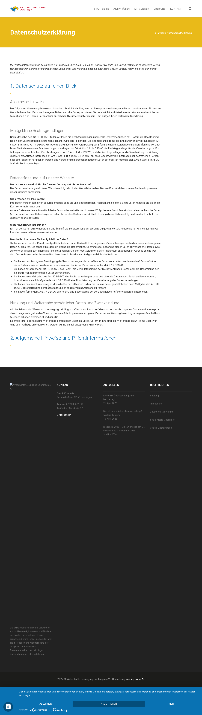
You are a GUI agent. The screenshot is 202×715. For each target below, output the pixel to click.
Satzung (154, 395)
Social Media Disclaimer (162, 420)
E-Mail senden (64, 415)
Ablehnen (45, 703)
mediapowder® (135, 679)
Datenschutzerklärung (161, 411)
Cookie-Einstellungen (161, 428)
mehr (172, 703)
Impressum (156, 403)
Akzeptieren (109, 703)
